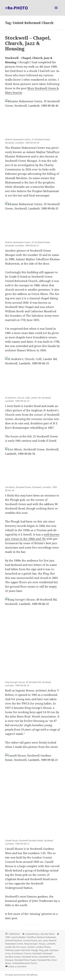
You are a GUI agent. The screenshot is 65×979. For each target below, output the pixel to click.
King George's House (34, 943)
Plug (41, 950)
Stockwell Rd (43, 959)
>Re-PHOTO (16, 7)
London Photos (43, 946)
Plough (34, 950)
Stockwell (37, 953)
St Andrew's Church (21, 953)
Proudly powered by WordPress (21, 974)
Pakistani (9, 950)
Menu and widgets (56, 11)
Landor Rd (10, 946)
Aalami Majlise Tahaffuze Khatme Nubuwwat (33, 937)
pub (46, 950)
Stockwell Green (30, 956)
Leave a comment (17, 966)
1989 (7, 937)
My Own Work (48, 933)
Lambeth (50, 943)
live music (21, 946)
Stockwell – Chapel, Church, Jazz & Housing (28, 43)
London (31, 946)
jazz (40, 940)
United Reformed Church (24, 963)
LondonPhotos (32, 933)
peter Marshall (22, 950)
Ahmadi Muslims (13, 940)
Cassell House (30, 940)
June (45, 940)
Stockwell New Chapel (25, 959)
